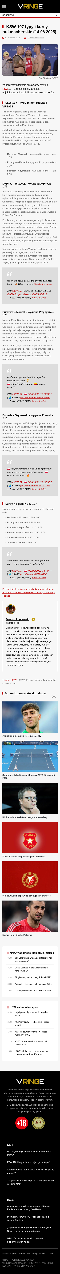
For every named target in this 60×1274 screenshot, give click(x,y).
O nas (5, 1260)
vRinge (5, 680)
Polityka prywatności (41, 1263)
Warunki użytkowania (14, 1263)
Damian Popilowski (35, 38)
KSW (5, 88)
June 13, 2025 (39, 401)
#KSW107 (17, 291)
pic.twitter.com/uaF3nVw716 (32, 294)
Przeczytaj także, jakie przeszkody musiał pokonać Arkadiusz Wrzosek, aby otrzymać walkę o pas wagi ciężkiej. (28, 592)
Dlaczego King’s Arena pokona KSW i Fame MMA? (29, 1153)
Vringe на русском (24, 1266)
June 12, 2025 (39, 297)
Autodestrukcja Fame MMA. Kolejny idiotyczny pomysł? (30, 1171)
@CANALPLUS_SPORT (40, 394)
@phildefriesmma (43, 284)
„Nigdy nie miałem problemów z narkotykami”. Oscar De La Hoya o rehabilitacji (30, 1229)
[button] (4, 6)
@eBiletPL (12, 294)
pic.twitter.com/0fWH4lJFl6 (33, 574)
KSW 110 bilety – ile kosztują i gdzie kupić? (29, 1162)
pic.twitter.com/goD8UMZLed (35, 485)
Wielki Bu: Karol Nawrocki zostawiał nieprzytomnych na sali (25, 1240)
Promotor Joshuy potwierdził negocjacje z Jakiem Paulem (28, 1218)
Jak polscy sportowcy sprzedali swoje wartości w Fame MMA (30, 1182)
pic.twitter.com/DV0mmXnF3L (35, 397)
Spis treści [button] (8, 15)
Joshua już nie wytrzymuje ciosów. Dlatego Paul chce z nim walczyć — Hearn (28, 1208)
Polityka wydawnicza (23, 1260)
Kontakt (6, 1266)
